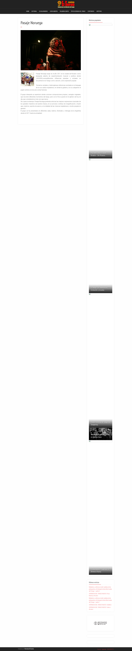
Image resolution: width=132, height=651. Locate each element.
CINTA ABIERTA (54, 11)
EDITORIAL (34, 11)
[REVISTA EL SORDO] (66, 4)
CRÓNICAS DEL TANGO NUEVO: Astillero (100, 605)
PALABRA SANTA (64, 11)
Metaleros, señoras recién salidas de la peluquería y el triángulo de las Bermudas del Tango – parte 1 (100, 600)
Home (99, 649)
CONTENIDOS (91, 11)
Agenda (104, 649)
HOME (27, 11)
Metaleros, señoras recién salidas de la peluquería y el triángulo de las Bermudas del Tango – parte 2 (100, 589)
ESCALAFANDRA (43, 11)
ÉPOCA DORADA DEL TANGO (78, 11)
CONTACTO (110, 649)
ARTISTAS (99, 11)
